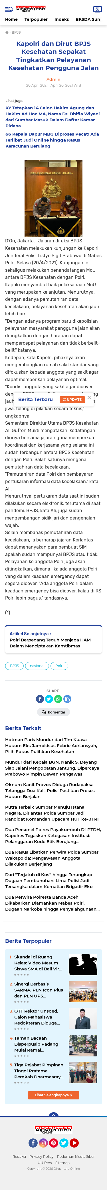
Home (11, 19)
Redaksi (19, 1156)
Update (74, 399)
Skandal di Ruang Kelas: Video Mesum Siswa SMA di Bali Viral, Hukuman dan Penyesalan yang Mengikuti (39, 963)
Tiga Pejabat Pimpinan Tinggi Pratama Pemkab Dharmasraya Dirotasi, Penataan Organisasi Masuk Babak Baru (38, 1071)
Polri (59, 666)
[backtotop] (54, 1117)
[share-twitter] (49, 699)
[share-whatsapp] (58, 699)
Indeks (61, 19)
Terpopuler (36, 19)
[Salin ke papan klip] (67, 699)
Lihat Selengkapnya (52, 1095)
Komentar (56, 712)
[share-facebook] (40, 699)
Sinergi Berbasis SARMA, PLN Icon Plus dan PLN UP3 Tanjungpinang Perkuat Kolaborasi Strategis (38, 990)
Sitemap (62, 1163)
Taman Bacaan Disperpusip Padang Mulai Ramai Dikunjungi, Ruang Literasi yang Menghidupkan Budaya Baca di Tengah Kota (36, 1044)
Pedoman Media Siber (76, 1156)
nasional (37, 666)
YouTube (78, 1150)
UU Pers (45, 1163)
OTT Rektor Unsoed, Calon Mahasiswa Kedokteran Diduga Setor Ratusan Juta (36, 1017)
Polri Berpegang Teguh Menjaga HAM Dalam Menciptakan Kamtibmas (50, 643)
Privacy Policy (41, 1156)
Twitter (66, 1150)
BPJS (14, 666)
